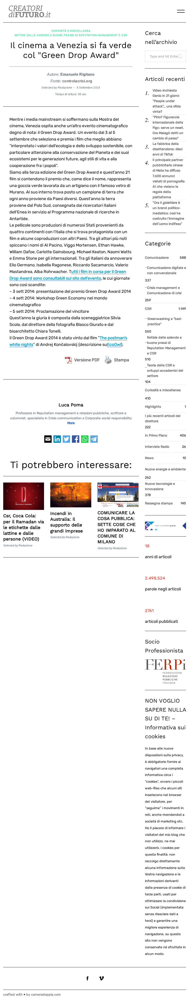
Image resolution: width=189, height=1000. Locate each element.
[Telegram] (94, 441)
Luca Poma (71, 405)
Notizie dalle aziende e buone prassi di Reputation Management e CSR (71, 35)
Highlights (153, 407)
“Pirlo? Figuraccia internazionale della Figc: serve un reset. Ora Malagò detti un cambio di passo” (168, 127)
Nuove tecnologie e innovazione (160, 486)
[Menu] (181, 11)
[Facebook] (75, 441)
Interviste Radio (157, 447)
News (149, 458)
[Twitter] (66, 441)
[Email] (48, 441)
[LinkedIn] (57, 441)
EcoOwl (114, 344)
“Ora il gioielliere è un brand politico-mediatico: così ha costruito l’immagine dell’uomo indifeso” (168, 213)
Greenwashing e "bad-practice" (165, 321)
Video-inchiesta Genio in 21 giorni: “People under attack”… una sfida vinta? (167, 101)
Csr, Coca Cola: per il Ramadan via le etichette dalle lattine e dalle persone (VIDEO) (23, 527)
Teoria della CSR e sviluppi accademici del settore (165, 370)
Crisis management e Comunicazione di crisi (164, 290)
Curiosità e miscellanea (71, 30)
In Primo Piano (156, 435)
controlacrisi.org (77, 81)
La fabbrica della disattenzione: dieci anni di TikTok (168, 149)
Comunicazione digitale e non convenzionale (166, 270)
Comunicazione (157, 258)
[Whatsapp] (85, 441)
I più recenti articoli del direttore (162, 418)
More (71, 423)
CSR (148, 309)
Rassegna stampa (159, 503)
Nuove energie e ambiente (165, 469)
